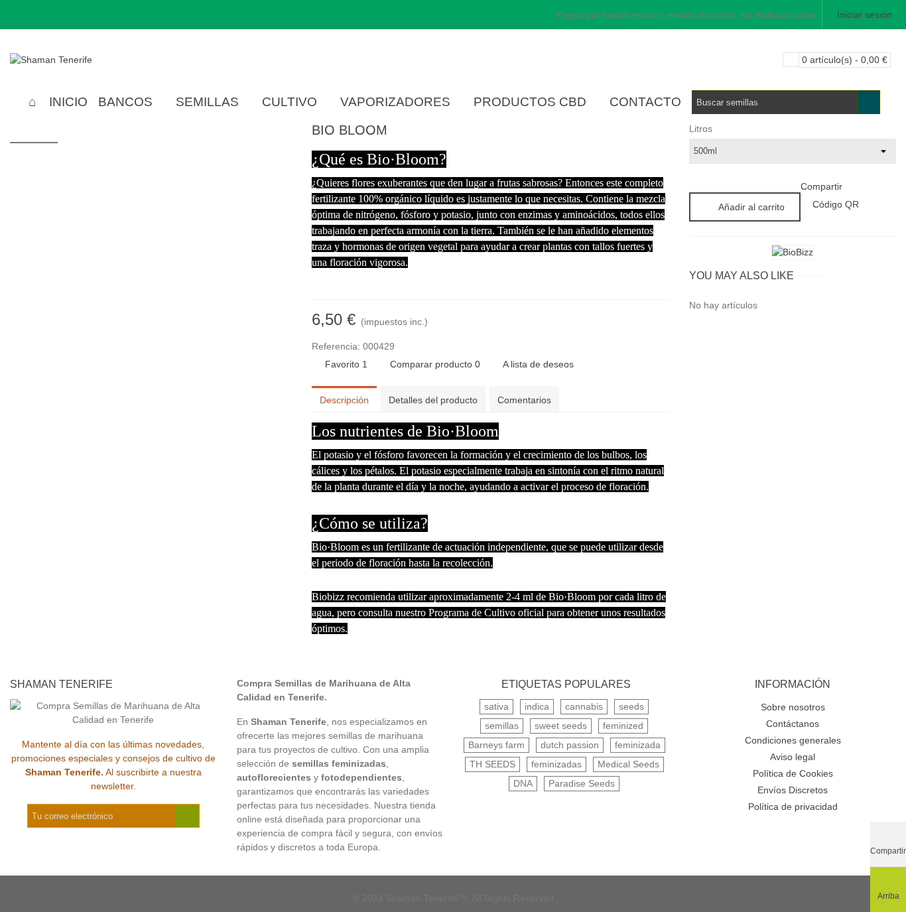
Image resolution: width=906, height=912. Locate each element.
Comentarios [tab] (524, 400)
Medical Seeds (628, 764)
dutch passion (570, 745)
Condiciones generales (793, 740)
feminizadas (556, 764)
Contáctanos (792, 723)
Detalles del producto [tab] (433, 400)
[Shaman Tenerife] (83, 59)
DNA (523, 783)
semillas (502, 725)
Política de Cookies (793, 773)
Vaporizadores (395, 102)
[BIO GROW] (638, 132)
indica (537, 706)
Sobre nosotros (793, 707)
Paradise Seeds (582, 783)
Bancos (125, 102)
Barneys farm (496, 745)
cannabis (584, 706)
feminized (623, 725)
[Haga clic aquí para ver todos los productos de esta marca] (792, 252)
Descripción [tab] (344, 400)
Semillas (207, 102)
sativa (496, 706)
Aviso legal (792, 756)
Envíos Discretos (792, 790)
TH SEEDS (492, 764)
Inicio (68, 102)
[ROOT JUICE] (659, 132)
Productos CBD (530, 102)
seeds (631, 706)
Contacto (645, 102)
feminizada (638, 745)
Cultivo (289, 102)
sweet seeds (561, 725)
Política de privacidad (793, 806)
